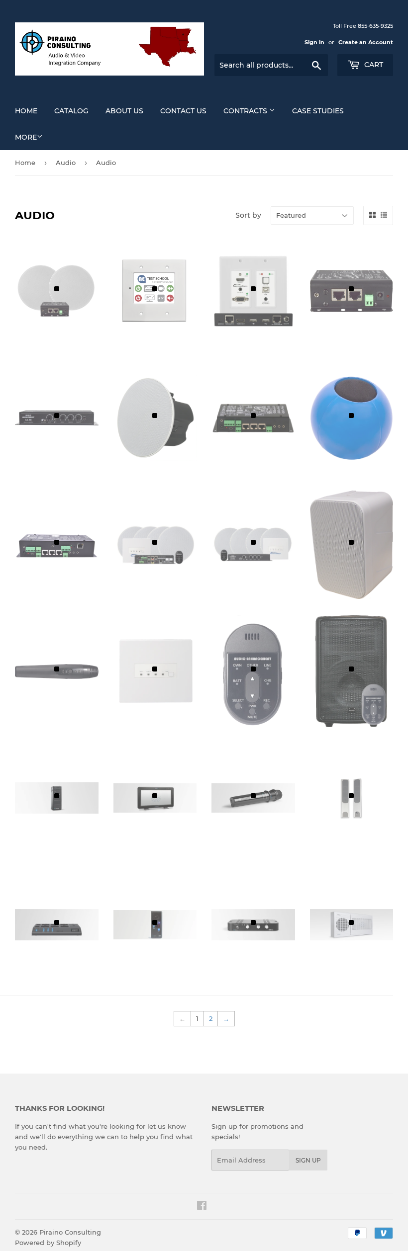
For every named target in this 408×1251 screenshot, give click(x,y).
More (26, 137)
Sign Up (308, 1160)
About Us (124, 110)
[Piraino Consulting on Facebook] (202, 1207)
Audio (66, 163)
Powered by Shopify (48, 1243)
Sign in (314, 42)
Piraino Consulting (70, 1232)
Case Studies (318, 110)
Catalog (71, 110)
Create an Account (365, 42)
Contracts (246, 110)
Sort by (248, 215)
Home (26, 110)
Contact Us (183, 110)
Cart (372, 64)
